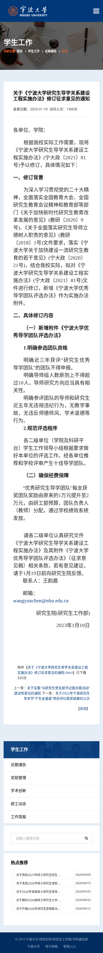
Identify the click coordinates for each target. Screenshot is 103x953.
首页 (20, 51)
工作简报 (18, 816)
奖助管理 (18, 777)
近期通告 (51, 51)
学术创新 (18, 790)
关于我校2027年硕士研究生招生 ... (38, 875)
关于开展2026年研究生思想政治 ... (38, 909)
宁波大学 (33, 946)
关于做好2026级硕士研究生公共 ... (38, 900)
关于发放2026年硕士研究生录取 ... (38, 883)
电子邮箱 (51, 946)
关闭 (83, 708)
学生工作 (34, 51)
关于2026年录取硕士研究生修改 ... (38, 892)
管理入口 (69, 946)
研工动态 (18, 803)
